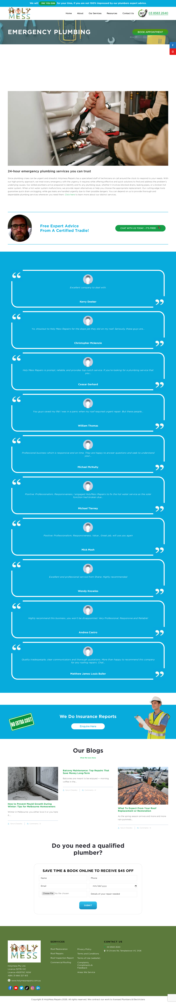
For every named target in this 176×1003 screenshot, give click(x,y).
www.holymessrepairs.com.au (26, 981)
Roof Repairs (57, 953)
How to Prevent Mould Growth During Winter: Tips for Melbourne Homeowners (31, 805)
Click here (70, 195)
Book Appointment (150, 32)
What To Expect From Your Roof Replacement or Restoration (137, 809)
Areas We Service (86, 972)
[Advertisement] (88, 73)
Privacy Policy (84, 949)
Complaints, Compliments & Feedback (85, 965)
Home (69, 13)
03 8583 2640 (158, 13)
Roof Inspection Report (62, 958)
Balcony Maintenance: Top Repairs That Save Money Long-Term (86, 771)
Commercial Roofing (61, 962)
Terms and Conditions (88, 954)
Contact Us (128, 13)
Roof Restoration (59, 949)
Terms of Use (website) (88, 958)
